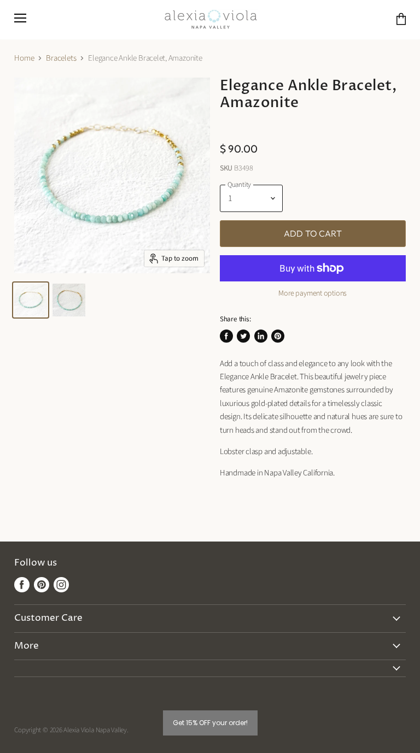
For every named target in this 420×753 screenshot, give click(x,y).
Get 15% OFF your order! (210, 722)
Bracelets (61, 58)
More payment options (312, 293)
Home (24, 58)
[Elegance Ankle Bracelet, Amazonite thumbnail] (30, 300)
